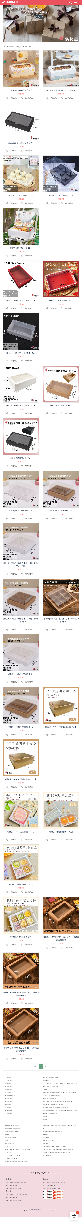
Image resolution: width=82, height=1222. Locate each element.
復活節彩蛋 (8, 1110)
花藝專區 (45, 1143)
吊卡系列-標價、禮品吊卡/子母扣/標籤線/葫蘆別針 (58, 1149)
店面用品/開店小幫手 (49, 1140)
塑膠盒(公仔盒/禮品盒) (12, 1125)
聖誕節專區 (8, 1089)
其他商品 (45, 1134)
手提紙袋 (8, 1152)
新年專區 (8, 1092)
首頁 (4, 47)
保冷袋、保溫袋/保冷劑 (50, 1113)
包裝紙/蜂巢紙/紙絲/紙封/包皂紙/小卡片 (55, 1146)
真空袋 (45, 1116)
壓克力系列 (46, 1137)
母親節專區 (8, 1101)
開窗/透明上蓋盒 (26, 47)
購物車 (77, 1213)
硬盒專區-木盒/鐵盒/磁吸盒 (51, 1077)
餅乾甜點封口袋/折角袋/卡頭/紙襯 (53, 1104)
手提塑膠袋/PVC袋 (11, 1158)
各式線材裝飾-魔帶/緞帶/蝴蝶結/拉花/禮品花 (56, 1152)
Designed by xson (54, 1210)
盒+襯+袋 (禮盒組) (10, 1137)
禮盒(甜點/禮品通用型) (13, 47)
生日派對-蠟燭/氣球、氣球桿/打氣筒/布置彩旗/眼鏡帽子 (60, 1110)
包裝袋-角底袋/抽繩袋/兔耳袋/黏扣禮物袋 (18, 1149)
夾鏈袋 (45, 1119)
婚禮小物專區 (47, 1155)
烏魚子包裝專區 (10, 1095)
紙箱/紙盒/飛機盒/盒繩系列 (13, 1128)
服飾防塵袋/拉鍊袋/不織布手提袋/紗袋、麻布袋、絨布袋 (59, 1127)
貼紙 (6, 1146)
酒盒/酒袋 (46, 1080)
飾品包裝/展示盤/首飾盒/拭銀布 (52, 1131)
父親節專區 (8, 1080)
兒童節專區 (8, 1098)
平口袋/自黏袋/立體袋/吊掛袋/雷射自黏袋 (55, 1107)
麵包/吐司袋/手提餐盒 (49, 1098)
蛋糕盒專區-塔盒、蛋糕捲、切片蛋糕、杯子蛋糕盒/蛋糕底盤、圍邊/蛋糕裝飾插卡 (60, 1085)
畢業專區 (8, 1104)
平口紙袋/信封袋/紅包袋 (12, 1155)
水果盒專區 (8, 1113)
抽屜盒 (7, 1134)
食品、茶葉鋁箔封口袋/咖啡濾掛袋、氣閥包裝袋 (57, 1101)
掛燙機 (45, 1089)
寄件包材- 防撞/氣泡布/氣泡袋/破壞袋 (16, 1161)
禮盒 (6, 1140)
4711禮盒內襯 (9, 1143)
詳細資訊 (14, 98)
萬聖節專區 (8, 1086)
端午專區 (8, 1107)
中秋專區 (8, 1083)
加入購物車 (29, 98)
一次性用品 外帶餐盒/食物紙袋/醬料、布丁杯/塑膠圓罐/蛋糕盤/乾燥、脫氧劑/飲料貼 (60, 1094)
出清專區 (8, 1077)
